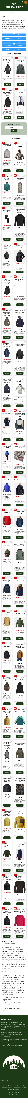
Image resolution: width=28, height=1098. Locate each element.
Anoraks (20, 38)
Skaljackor (20, 35)
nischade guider (11, 1034)
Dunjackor (20, 42)
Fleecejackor (8, 45)
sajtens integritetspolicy (16, 1045)
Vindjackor (20, 49)
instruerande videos (5, 1036)
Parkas (7, 49)
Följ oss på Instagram (7, 1081)
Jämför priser (20, 231)
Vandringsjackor (7, 35)
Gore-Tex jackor (7, 42)
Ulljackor (20, 45)
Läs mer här (7, 84)
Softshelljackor (8, 38)
